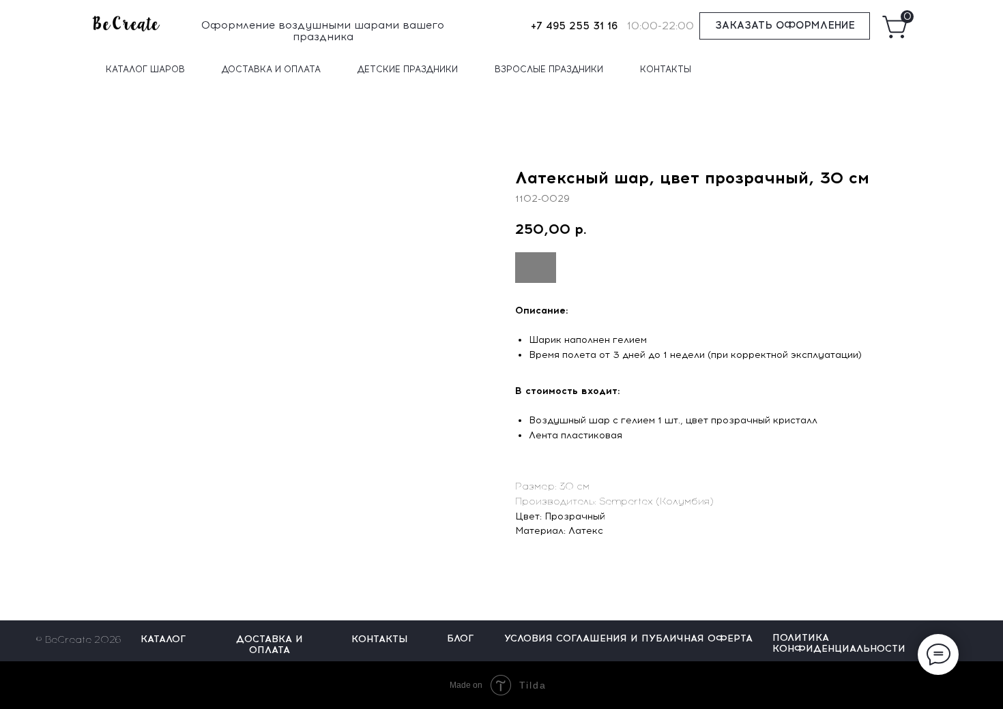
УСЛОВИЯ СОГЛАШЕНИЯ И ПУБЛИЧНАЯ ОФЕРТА (628, 638)
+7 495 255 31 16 (574, 26)
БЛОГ (460, 638)
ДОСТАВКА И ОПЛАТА (271, 69)
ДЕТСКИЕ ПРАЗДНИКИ (408, 69)
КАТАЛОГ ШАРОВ (145, 69)
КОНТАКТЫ (665, 69)
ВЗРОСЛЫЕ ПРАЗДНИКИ (549, 69)
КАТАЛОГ (163, 639)
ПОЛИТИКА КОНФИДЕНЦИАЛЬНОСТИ (838, 643)
